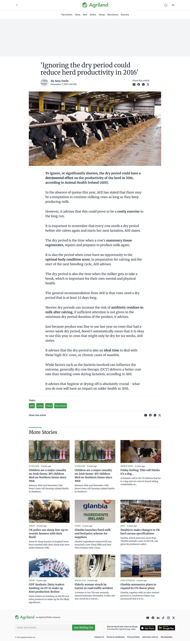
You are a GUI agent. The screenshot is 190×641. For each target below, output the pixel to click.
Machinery (112, 14)
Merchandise (167, 637)
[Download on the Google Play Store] (166, 628)
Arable (93, 14)
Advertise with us (150, 637)
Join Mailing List (83, 627)
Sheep (102, 14)
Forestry (125, 14)
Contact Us (99, 637)
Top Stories (66, 14)
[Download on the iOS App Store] (147, 628)
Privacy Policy (133, 637)
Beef (85, 14)
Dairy (77, 14)
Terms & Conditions (116, 637)
